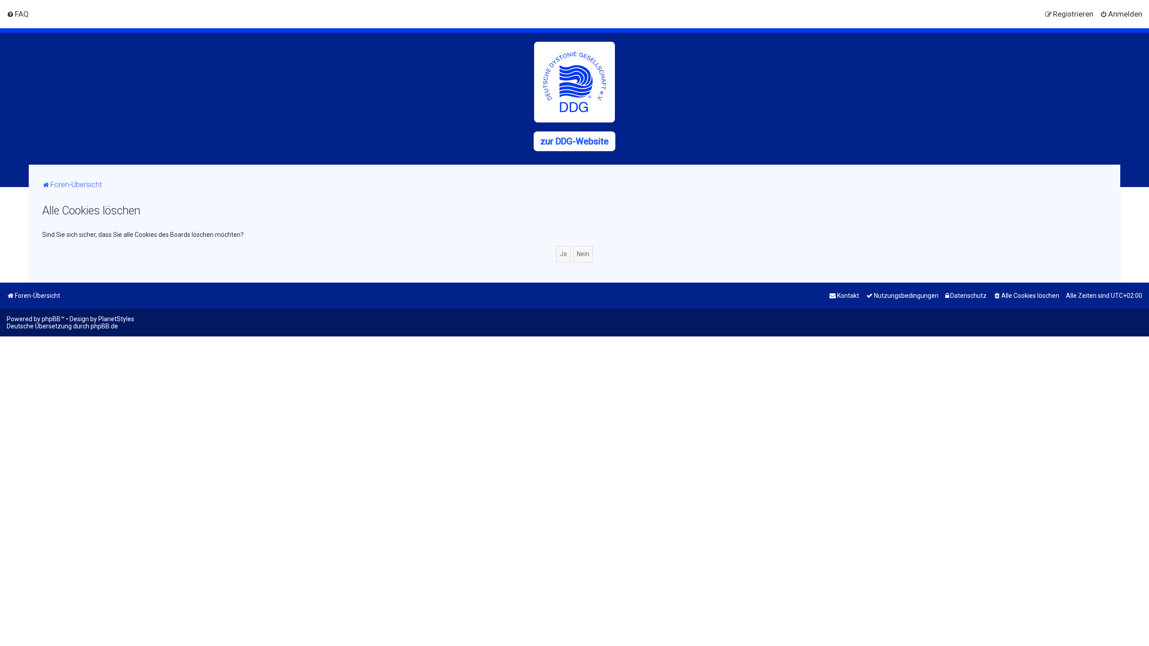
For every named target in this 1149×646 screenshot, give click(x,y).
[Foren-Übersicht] (574, 82)
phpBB (51, 319)
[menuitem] (18, 14)
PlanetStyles (116, 319)
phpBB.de (104, 326)
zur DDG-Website (574, 141)
